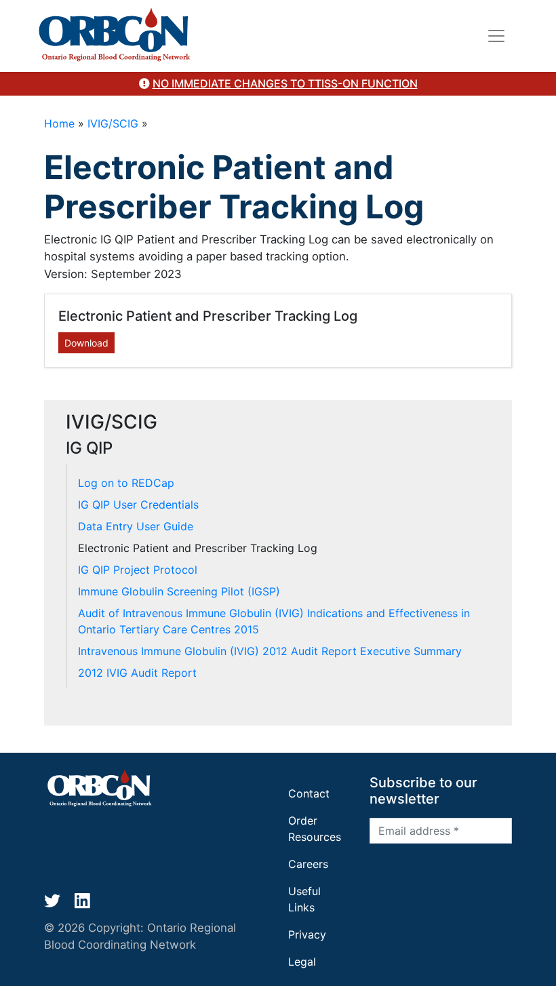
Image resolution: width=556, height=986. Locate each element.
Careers (308, 864)
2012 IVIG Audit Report (137, 672)
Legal (302, 961)
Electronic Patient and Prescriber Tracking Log (197, 548)
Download (86, 343)
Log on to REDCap (126, 483)
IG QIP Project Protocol (137, 569)
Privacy (307, 934)
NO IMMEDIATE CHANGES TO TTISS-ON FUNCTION (285, 83)
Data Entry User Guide (135, 526)
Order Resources (314, 829)
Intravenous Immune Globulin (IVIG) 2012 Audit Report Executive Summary (270, 651)
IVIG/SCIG (112, 123)
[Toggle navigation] (496, 36)
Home (59, 123)
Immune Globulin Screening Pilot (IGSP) (179, 591)
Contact (309, 793)
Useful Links (304, 899)
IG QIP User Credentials (138, 504)
